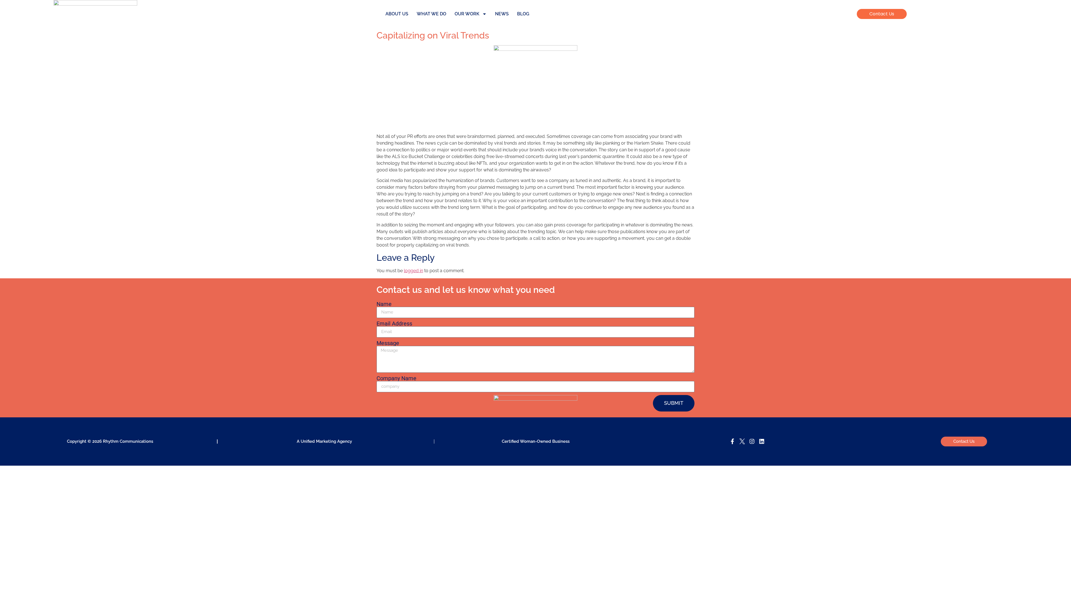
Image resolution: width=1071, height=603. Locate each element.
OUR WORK (467, 13)
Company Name (396, 378)
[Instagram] (752, 441)
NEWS (502, 13)
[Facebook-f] (732, 441)
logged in (413, 270)
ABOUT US (396, 13)
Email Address (394, 323)
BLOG (523, 13)
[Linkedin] (761, 441)
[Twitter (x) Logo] (742, 441)
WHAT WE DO (431, 13)
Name (384, 304)
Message (388, 343)
